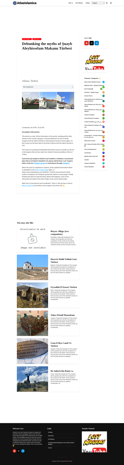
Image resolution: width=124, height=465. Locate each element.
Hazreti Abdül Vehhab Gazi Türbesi (64, 260)
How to (71, 3)
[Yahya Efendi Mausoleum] (32, 323)
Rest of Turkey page (41, 170)
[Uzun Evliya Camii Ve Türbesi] (32, 351)
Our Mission (79, 3)
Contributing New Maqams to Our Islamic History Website (61, 443)
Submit (88, 3)
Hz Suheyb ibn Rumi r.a (62, 371)
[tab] (48, 86)
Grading (50, 432)
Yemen (50, 447)
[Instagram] (91, 43)
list (33, 185)
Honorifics (51, 435)
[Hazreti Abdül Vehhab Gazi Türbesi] (32, 267)
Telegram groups (39, 163)
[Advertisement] (62, 20)
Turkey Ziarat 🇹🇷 (36, 39)
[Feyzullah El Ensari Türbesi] (32, 295)
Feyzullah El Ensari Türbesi (64, 287)
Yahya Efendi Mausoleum (63, 315)
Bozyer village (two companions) (60, 232)
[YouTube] (86, 43)
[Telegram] (96, 43)
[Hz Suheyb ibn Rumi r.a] (32, 379)
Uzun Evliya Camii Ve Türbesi (61, 344)
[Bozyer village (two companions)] (32, 239)
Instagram (66, 163)
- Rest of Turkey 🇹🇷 (27, 39)
